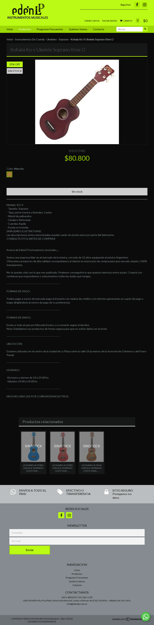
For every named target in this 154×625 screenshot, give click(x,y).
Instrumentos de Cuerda (30, 39)
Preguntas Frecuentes (50, 29)
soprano (64, 39)
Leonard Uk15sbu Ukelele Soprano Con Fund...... (33, 468)
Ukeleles (52, 39)
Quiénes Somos (78, 29)
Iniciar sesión (109, 21)
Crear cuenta (91, 21)
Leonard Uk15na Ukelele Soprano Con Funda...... (91, 468)
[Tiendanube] (128, 620)
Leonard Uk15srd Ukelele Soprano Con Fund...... (62, 468)
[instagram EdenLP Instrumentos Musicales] (69, 515)
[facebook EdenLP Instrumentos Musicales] (61, 515)
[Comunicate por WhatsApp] (145, 616)
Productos (25, 29)
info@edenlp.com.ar (77, 603)
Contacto (98, 29)
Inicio (10, 29)
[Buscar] (145, 29)
